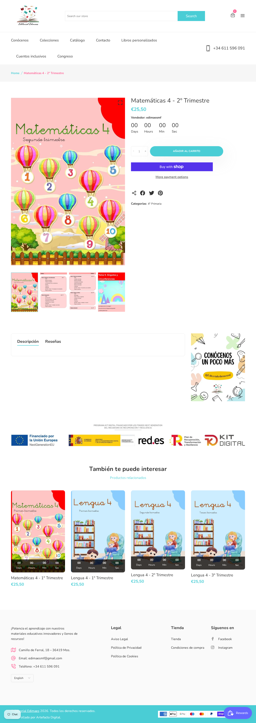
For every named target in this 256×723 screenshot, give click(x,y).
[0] (232, 16)
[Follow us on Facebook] (143, 194)
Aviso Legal (119, 639)
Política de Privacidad (126, 648)
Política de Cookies (124, 656)
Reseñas (53, 342)
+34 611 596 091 (229, 48)
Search (191, 16)
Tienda (176, 639)
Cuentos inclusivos (31, 56)
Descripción (28, 342)
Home (15, 73)
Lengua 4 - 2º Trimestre (152, 575)
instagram (225, 648)
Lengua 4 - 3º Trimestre (212, 575)
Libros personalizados (139, 40)
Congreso (65, 56)
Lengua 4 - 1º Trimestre (92, 578)
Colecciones (49, 40)
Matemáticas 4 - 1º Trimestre (37, 578)
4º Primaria (154, 204)
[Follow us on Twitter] (152, 194)
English (18, 678)
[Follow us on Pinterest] (161, 194)
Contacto (103, 40)
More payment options (172, 177)
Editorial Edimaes (26, 711)
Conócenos (20, 40)
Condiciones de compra (187, 648)
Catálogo (77, 40)
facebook (225, 639)
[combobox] (135, 16)
